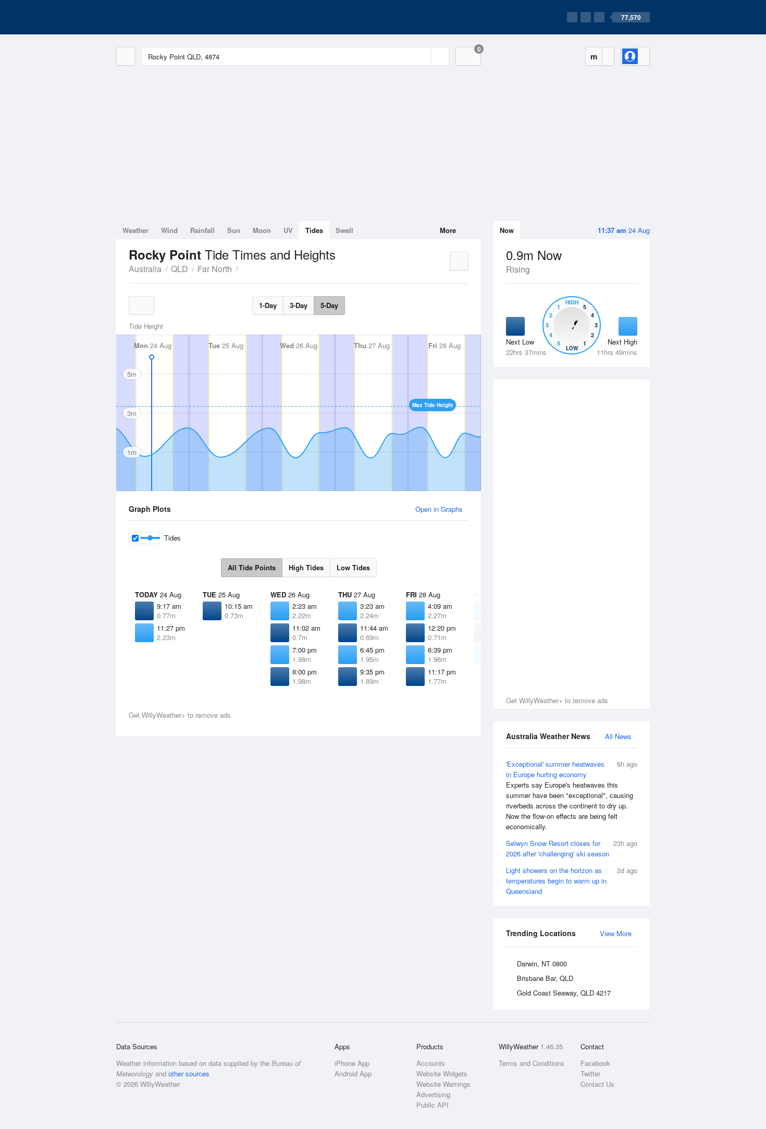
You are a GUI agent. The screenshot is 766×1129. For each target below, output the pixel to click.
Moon (262, 230)
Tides (314, 230)
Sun (233, 230)
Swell (344, 230)
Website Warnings (443, 1084)
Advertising (433, 1094)
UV (288, 230)
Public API (432, 1105)
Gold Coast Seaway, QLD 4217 (564, 993)
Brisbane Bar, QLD (545, 978)
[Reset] (421, 56)
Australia (145, 269)
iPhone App (352, 1063)
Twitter (590, 1073)
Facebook (595, 1063)
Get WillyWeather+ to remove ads (557, 700)
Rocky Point (243, 268)
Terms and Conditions (531, 1063)
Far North (214, 269)
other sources (188, 1073)
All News (618, 736)
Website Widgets (441, 1073)
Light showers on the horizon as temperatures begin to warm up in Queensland (571, 880)
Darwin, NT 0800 (542, 963)
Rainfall (202, 230)
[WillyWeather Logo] (165, 17)
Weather (135, 230)
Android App (353, 1073)
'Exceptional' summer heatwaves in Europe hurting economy (571, 795)
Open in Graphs (439, 509)
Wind (169, 230)
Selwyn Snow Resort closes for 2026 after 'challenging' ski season (571, 848)
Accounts (430, 1063)
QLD (179, 269)
